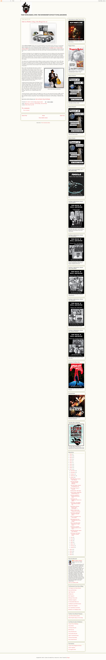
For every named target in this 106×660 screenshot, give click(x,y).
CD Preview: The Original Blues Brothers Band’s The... (75, 503)
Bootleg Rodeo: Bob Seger (76, 490)
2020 (71, 464)
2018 (71, 467)
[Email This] (47, 102)
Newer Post (24, 115)
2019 (71, 465)
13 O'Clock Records (72, 627)
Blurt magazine (71, 595)
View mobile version (43, 117)
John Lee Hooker (39, 99)
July (72, 537)
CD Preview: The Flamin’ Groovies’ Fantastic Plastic (75, 534)
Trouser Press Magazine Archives (74, 645)
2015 (71, 551)
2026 (71, 454)
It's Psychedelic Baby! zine (73, 601)
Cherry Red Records (72, 631)
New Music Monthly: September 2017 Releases (74, 482)
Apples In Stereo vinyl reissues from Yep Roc (75, 511)
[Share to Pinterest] (52, 102)
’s (46, 99)
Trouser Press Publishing (73, 623)
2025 (71, 455)
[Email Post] (45, 101)
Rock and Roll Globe (72, 590)
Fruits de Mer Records (72, 633)
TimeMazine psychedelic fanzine (74, 603)
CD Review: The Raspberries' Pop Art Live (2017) (76, 499)
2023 (71, 459)
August (72, 477)
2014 (71, 552)
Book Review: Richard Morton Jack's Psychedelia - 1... (75, 507)
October (72, 474)
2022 (71, 460)
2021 (71, 462)
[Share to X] (50, 102)
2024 (71, 457)
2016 (71, 549)
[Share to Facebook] (51, 102)
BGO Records (71, 629)
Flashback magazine (72, 599)
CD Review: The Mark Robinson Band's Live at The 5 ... (76, 527)
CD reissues (32, 103)
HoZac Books (71, 625)
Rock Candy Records (72, 639)
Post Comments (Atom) (45, 122)
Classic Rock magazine (72, 605)
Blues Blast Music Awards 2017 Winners (75, 479)
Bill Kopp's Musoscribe (72, 597)
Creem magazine (71, 647)
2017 (71, 469)
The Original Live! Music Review (74, 588)
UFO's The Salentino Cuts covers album (76, 517)
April (72, 542)
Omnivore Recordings (72, 637)
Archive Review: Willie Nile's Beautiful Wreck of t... (76, 493)
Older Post (62, 115)
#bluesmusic (27, 103)
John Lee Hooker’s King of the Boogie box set (76, 486)
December (73, 470)
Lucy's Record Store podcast (74, 615)
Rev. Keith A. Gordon (77, 560)
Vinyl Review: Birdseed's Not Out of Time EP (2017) (75, 513)
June (72, 538)
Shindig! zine (70, 593)
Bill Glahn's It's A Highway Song (74, 609)
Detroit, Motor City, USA (29, 104)
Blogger (68, 657)
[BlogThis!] (49, 102)
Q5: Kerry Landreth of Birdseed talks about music (75, 496)
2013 (71, 554)
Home (43, 115)
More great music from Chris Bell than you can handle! (75, 520)
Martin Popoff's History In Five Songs (75, 617)
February (73, 545)
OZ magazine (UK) (72, 649)
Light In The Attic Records (73, 635)
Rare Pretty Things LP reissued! (75, 489)
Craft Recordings (37, 103)
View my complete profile (73, 582)
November (73, 472)
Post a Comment (26, 110)
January (72, 547)
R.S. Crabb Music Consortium (74, 607)
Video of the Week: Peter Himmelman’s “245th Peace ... (75, 524)
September (73, 475)
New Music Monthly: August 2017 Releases (76, 531)
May (72, 540)
